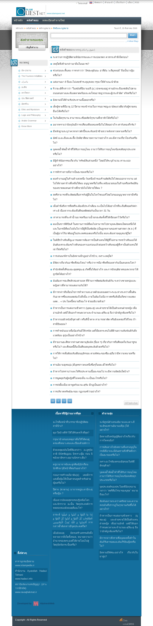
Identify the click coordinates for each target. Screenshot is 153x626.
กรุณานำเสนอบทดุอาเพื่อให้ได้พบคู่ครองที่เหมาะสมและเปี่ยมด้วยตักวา (71, 441)
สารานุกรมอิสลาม (24, 563)
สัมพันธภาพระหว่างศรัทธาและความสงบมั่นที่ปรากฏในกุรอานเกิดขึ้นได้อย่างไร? (119, 505)
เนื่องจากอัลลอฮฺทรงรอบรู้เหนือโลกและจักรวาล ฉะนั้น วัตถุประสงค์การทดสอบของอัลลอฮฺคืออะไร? (73, 504)
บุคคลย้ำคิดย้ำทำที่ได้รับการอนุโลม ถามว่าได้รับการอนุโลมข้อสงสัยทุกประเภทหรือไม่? (118, 476)
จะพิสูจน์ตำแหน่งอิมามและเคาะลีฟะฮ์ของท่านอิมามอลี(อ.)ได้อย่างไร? (117, 426)
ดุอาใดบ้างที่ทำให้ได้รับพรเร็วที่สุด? (71, 432)
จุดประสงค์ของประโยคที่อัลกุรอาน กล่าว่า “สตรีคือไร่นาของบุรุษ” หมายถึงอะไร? (119, 490)
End (69, 401)
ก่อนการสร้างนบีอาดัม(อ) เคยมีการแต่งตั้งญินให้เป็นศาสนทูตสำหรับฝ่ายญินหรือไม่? (73, 479)
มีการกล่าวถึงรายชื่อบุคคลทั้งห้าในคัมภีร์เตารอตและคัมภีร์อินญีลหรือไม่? (118, 542)
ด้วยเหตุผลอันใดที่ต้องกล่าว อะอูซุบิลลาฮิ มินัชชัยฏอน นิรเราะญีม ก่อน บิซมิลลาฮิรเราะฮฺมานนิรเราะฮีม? (73, 453)
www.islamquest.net (56, 13)
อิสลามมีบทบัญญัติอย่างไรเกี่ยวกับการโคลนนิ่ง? (117, 438)
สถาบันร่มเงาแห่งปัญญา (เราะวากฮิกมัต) (31, 588)
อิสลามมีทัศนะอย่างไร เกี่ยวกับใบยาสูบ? (119, 554)
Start (53, 401)
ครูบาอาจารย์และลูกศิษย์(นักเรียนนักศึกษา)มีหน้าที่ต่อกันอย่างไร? (70, 466)
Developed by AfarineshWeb (35, 603)
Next (64, 401)
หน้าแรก (20, 28)
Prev (58, 401)
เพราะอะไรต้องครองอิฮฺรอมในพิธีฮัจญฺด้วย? (117, 463)
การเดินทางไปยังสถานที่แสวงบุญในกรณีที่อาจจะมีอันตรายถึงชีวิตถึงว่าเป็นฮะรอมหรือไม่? (118, 451)
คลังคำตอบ (31, 28)
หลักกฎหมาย (44, 28)
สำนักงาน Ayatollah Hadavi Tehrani (31, 574)
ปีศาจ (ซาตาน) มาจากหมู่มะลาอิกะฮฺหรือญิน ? (73, 491)
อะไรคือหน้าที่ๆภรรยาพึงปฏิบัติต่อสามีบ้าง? (70, 424)
